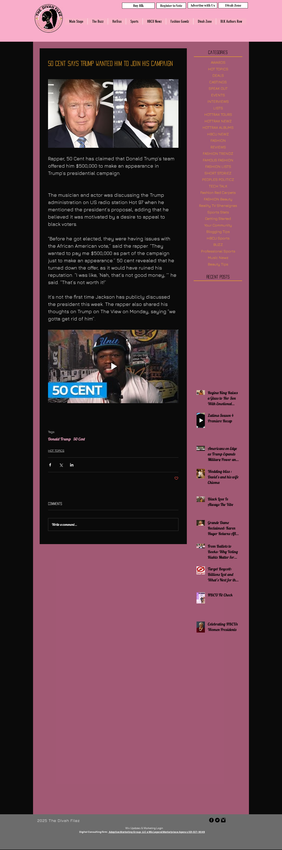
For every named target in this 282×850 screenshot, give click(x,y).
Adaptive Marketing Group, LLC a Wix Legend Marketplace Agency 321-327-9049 (156, 832)
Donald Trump (59, 439)
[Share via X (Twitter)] (61, 465)
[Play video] (113, 366)
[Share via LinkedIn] (72, 465)
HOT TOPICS (56, 450)
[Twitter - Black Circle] (217, 820)
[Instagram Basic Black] (223, 820)
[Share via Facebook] (50, 465)
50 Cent (79, 439)
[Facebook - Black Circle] (211, 820)
